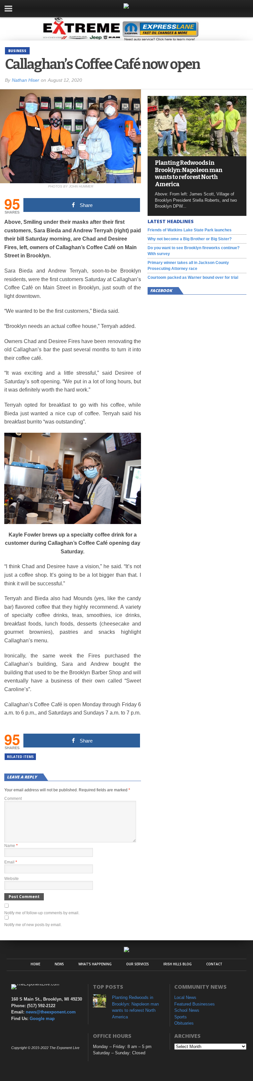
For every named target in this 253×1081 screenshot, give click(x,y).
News (59, 964)
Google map (42, 1018)
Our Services (137, 964)
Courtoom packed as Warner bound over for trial (193, 277)
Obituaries (184, 1023)
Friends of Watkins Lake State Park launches (190, 230)
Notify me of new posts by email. (33, 924)
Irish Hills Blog (177, 964)
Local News (185, 997)
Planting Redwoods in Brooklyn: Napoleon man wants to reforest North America (188, 174)
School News (186, 1010)
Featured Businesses (194, 1004)
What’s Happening (95, 964)
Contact (214, 964)
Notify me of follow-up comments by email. (41, 913)
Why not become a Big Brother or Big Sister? (190, 239)
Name (11, 845)
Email (10, 862)
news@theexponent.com (51, 1011)
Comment (13, 798)
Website (11, 878)
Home (35, 964)
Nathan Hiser (25, 80)
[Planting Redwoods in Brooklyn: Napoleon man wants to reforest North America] (197, 154)
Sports (180, 1016)
